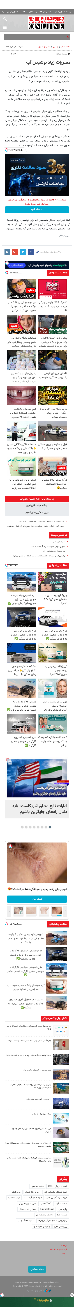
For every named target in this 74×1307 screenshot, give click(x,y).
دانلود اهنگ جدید (25, 1220)
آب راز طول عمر (59, 541)
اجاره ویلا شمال (32, 1192)
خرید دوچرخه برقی (27, 1203)
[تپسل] (6, 150)
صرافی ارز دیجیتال (27, 1209)
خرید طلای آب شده (33, 1198)
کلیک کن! (37, 899)
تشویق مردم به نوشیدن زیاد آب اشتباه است (48, 546)
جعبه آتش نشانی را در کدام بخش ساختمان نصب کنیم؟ (29, 1040)
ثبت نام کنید (37, 210)
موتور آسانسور (37, 1186)
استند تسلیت (61, 1203)
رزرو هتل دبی (60, 1226)
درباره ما (64, 1245)
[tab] (37, 499)
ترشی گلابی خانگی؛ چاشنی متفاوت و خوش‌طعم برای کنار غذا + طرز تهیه (35, 526)
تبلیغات (64, 1253)
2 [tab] (46, 827)
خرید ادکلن (16, 1192)
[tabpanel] (37, 787)
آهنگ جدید (45, 1203)
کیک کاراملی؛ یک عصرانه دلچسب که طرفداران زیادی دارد (41, 521)
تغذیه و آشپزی (44, 46)
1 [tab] (50, 827)
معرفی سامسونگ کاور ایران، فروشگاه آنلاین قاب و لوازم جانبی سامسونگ (29, 1159)
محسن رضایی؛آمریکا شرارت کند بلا (50, 37)
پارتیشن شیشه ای (44, 1215)
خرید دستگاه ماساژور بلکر (55, 1192)
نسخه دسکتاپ (37, 1269)
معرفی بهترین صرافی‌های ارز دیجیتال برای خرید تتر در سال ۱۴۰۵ (28, 1028)
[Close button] (72, 1295)
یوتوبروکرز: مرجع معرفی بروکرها (52, 1220)
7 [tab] (26, 827)
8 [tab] (22, 827)
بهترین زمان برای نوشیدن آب (54, 551)
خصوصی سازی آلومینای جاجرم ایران (37, 1070)
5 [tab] (34, 827)
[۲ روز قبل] (61, 1059)
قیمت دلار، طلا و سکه (58, 1249)
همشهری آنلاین (46, 23)
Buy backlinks (47, 1209)
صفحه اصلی (65, 46)
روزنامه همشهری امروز (63, 11)
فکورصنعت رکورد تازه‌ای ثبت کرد (38, 1099)
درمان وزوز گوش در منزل (41, 1114)
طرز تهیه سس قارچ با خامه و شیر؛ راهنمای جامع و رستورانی (31, 1130)
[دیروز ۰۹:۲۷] (61, 1030)
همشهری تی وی (12, 11)
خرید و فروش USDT (57, 1186)
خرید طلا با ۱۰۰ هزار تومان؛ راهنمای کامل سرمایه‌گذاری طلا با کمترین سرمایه (28, 1145)
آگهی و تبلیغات (27, 11)
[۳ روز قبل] (61, 1132)
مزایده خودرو (14, 1198)
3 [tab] (42, 827)
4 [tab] (38, 827)
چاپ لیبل (63, 1209)
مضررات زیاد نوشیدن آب (48, 62)
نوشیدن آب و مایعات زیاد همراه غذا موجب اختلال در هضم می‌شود (39, 556)
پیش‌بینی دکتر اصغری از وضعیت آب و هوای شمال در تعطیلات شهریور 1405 (30, 1086)
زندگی (55, 46)
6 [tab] (30, 827)
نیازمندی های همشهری (44, 11)
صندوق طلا (62, 1215)
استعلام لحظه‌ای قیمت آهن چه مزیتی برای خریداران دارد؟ (28, 1055)
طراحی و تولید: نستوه (35, 1290)
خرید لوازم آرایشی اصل (57, 1198)
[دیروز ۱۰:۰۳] (37, 778)
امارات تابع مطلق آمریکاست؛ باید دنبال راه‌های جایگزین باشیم (39, 809)
